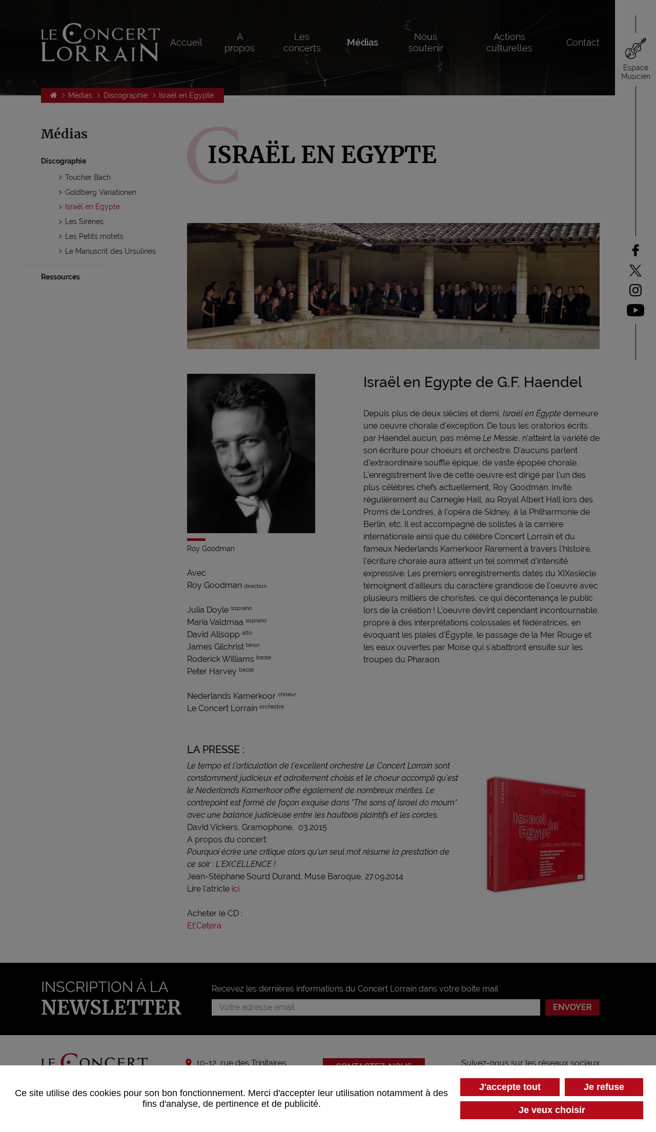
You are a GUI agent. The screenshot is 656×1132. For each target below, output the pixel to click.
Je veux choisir (552, 1110)
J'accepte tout (510, 1087)
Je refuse (604, 1087)
